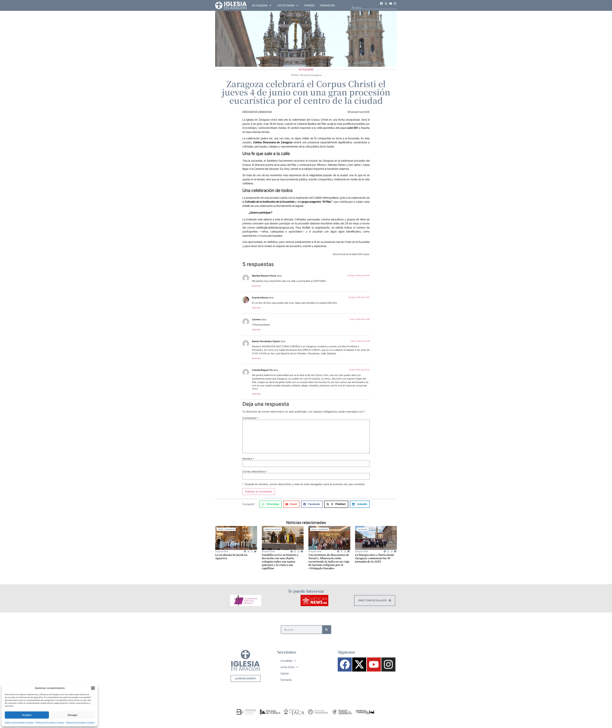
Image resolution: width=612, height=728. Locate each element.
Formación (327, 5)
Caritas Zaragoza (311, 75)
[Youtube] (390, 3)
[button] (93, 688)
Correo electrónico (254, 471)
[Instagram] (395, 3)
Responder (256, 286)
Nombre (248, 458)
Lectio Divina (286, 5)
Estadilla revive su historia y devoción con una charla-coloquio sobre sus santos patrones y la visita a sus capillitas (280, 561)
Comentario (250, 418)
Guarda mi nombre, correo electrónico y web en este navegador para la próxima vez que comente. (305, 484)
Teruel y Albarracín (226, 529)
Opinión (309, 5)
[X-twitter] (386, 3)
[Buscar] (326, 630)
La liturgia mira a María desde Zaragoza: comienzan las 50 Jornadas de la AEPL (374, 558)
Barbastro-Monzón (272, 529)
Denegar (72, 715)
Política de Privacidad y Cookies (19, 722)
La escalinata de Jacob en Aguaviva (231, 556)
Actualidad (260, 5)
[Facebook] (381, 3)
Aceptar (27, 715)
